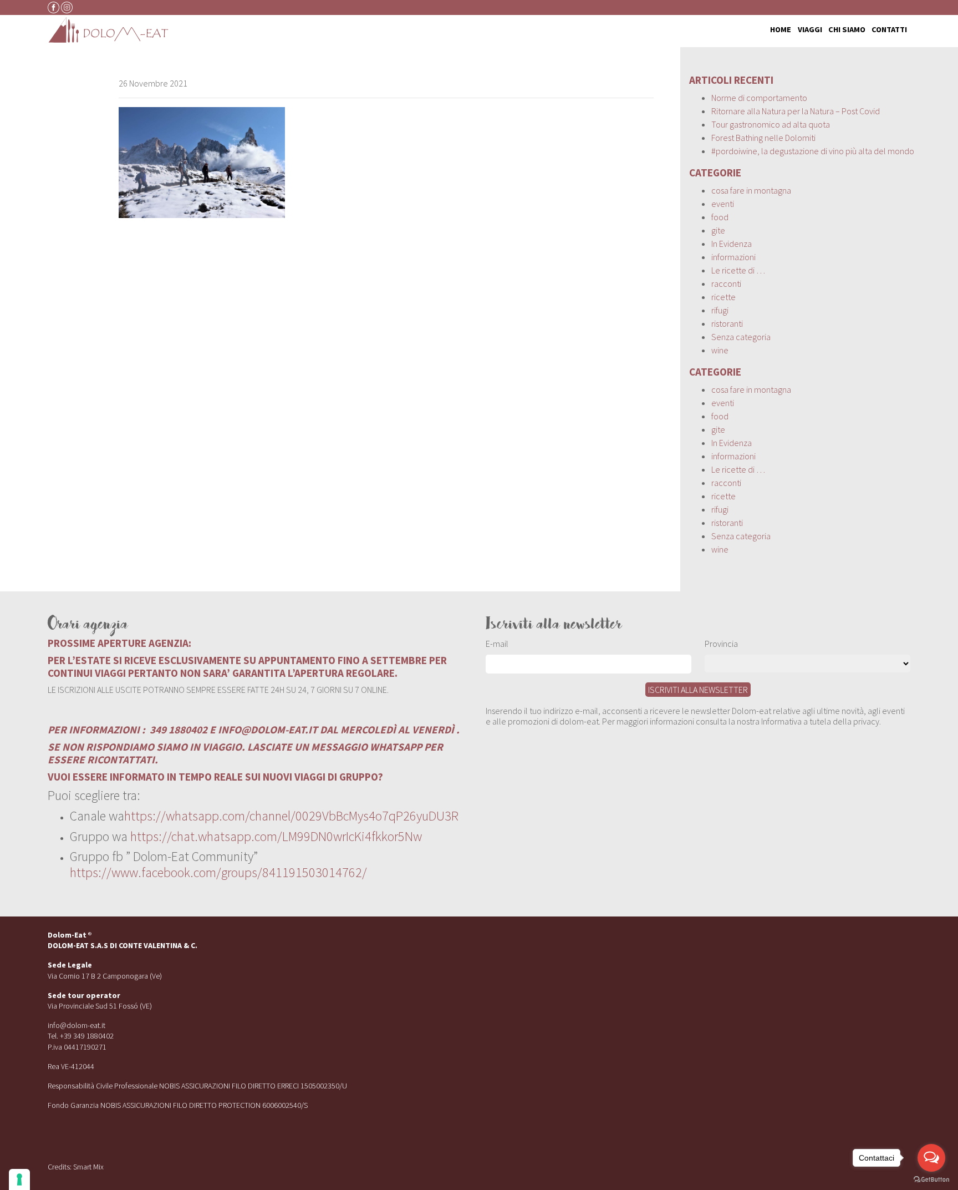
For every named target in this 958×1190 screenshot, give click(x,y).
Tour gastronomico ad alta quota (770, 124)
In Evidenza (731, 243)
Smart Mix (88, 1167)
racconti (726, 283)
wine (719, 350)
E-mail (497, 643)
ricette (723, 296)
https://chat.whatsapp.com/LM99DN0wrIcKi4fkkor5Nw (276, 836)
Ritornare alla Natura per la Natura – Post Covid (795, 111)
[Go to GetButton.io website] (931, 1179)
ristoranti (727, 323)
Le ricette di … (738, 270)
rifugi (719, 310)
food (719, 216)
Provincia (721, 643)
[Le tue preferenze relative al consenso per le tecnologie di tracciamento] (19, 1179)
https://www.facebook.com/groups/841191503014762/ (218, 872)
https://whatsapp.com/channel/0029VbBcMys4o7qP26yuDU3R (291, 815)
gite (718, 230)
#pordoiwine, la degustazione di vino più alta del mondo (812, 150)
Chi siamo (846, 30)
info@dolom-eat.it (76, 1025)
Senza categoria (741, 336)
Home (780, 30)
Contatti (889, 30)
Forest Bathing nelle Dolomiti (763, 137)
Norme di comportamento (759, 97)
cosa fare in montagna (751, 190)
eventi (722, 203)
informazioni (733, 256)
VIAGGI (810, 30)
